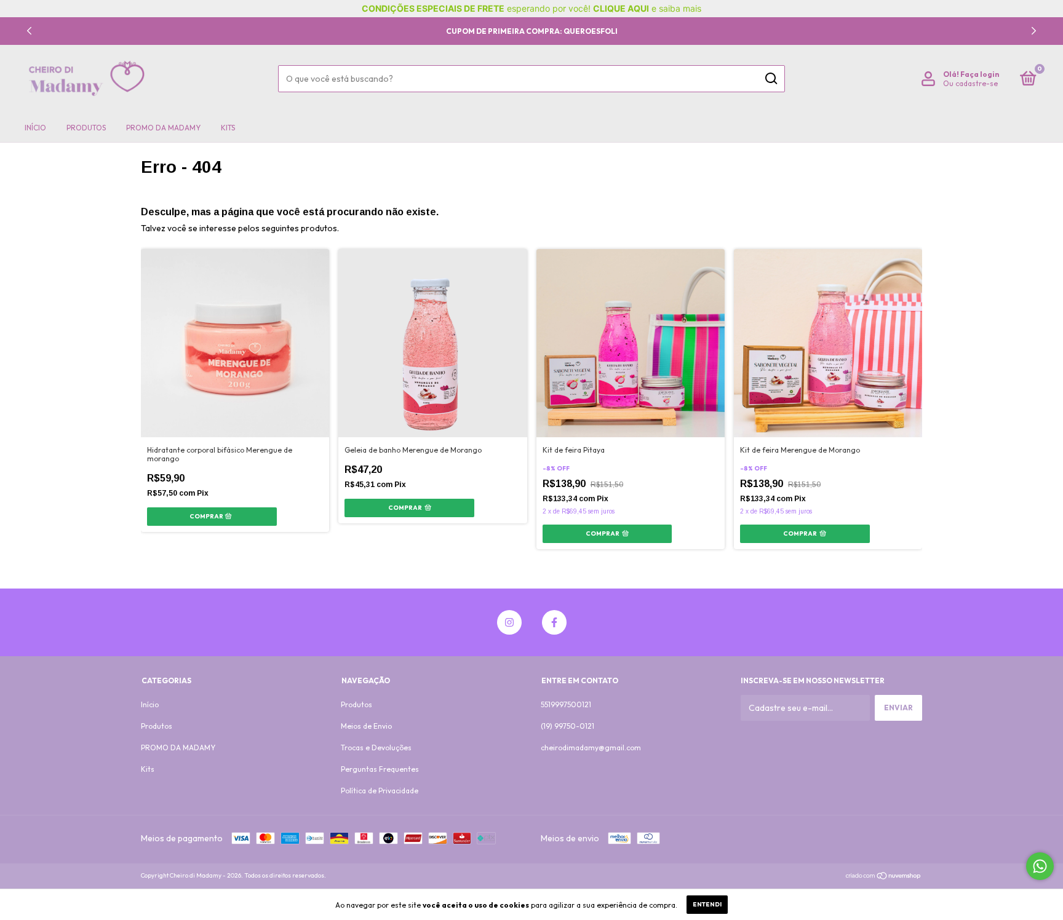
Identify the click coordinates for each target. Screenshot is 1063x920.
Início (35, 127)
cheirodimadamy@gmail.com (591, 747)
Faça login (979, 74)
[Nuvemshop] (883, 876)
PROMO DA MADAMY (163, 127)
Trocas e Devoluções (376, 747)
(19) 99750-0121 (567, 726)
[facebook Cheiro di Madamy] (554, 622)
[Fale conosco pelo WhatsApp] (1040, 866)
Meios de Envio (366, 726)
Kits (228, 127)
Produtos (86, 127)
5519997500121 (566, 704)
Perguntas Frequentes (380, 769)
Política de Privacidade (379, 790)
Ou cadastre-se (970, 83)
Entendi (707, 904)
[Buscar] (770, 79)
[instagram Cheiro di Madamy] (509, 622)
